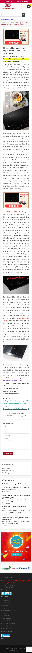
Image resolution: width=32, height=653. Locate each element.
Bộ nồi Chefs (6, 615)
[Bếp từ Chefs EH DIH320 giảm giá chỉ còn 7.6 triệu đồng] (16, 200)
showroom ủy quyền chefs (20, 415)
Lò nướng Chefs (7, 618)
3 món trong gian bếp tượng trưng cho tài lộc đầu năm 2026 (16, 496)
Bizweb (20, 650)
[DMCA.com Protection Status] (6, 593)
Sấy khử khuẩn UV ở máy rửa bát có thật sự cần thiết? (15, 519)
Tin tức (12, 22)
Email (5, 432)
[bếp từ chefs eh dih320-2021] (16, 353)
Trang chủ (4, 22)
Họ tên (5, 426)
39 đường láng (10, 413)
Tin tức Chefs (6, 468)
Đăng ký (26, 1)
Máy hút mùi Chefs (7, 605)
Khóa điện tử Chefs (8, 628)
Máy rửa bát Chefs (7, 608)
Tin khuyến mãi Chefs (8, 470)
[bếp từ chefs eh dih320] (16, 110)
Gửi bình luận (8, 453)
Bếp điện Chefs (7, 613)
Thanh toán (13, 1)
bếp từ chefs (18, 413)
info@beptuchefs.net (9, 590)
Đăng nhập (20, 1)
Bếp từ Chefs (6, 600)
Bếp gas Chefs (6, 620)
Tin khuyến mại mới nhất (9, 623)
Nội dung (6, 438)
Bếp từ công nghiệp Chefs (9, 610)
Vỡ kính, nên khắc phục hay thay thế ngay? (14, 507)
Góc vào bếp (5, 473)
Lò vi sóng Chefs (7, 626)
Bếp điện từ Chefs (7, 602)
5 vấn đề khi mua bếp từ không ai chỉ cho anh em (15, 485)
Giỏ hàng (6, 1)
